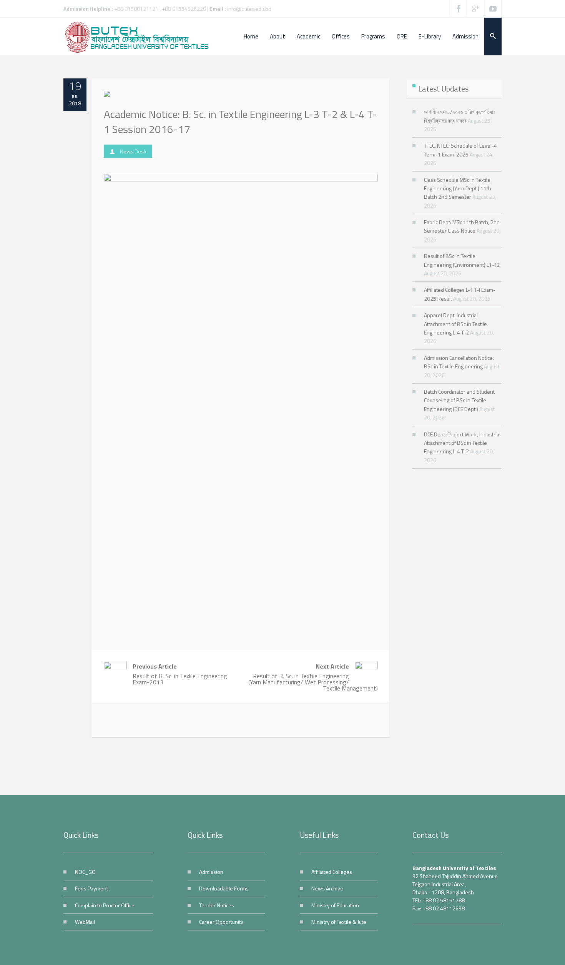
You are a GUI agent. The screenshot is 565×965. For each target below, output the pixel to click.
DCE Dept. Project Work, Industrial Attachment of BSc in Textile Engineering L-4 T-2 (462, 443)
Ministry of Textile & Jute (338, 922)
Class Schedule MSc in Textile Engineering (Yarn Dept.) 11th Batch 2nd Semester (457, 188)
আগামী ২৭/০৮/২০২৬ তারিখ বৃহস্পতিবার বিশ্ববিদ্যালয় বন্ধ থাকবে (459, 116)
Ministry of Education (335, 905)
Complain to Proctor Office (105, 905)
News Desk (133, 151)
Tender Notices (216, 905)
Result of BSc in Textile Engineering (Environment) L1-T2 (462, 260)
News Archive (327, 888)
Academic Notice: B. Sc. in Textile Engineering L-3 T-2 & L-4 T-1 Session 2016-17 (240, 121)
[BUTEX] (140, 36)
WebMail (85, 922)
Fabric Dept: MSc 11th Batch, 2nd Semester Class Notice (462, 226)
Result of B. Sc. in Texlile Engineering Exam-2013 (180, 674)
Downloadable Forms (224, 888)
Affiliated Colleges (331, 872)
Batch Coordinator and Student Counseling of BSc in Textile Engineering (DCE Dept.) (459, 400)
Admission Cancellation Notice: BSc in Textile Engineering (459, 362)
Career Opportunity (221, 922)
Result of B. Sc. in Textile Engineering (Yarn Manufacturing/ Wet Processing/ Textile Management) (312, 677)
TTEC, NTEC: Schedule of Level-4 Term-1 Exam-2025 (460, 149)
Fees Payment (91, 888)
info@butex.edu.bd (249, 9)
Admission (211, 872)
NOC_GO (85, 872)
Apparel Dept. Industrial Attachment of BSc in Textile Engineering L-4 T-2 (455, 323)
